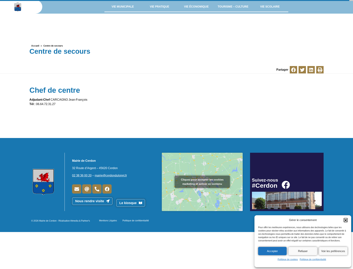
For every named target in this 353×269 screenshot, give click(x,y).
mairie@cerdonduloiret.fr (111, 175)
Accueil (35, 46)
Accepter (272, 251)
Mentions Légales (108, 220)
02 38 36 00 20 (82, 175)
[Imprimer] (320, 69)
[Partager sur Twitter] (302, 69)
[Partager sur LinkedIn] (311, 69)
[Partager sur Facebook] (293, 69)
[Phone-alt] (96, 189)
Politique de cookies (288, 259)
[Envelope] (76, 189)
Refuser (303, 251)
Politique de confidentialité (313, 259)
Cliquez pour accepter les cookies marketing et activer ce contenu (202, 181)
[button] (345, 220)
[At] (86, 189)
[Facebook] (107, 189)
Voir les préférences (333, 251)
